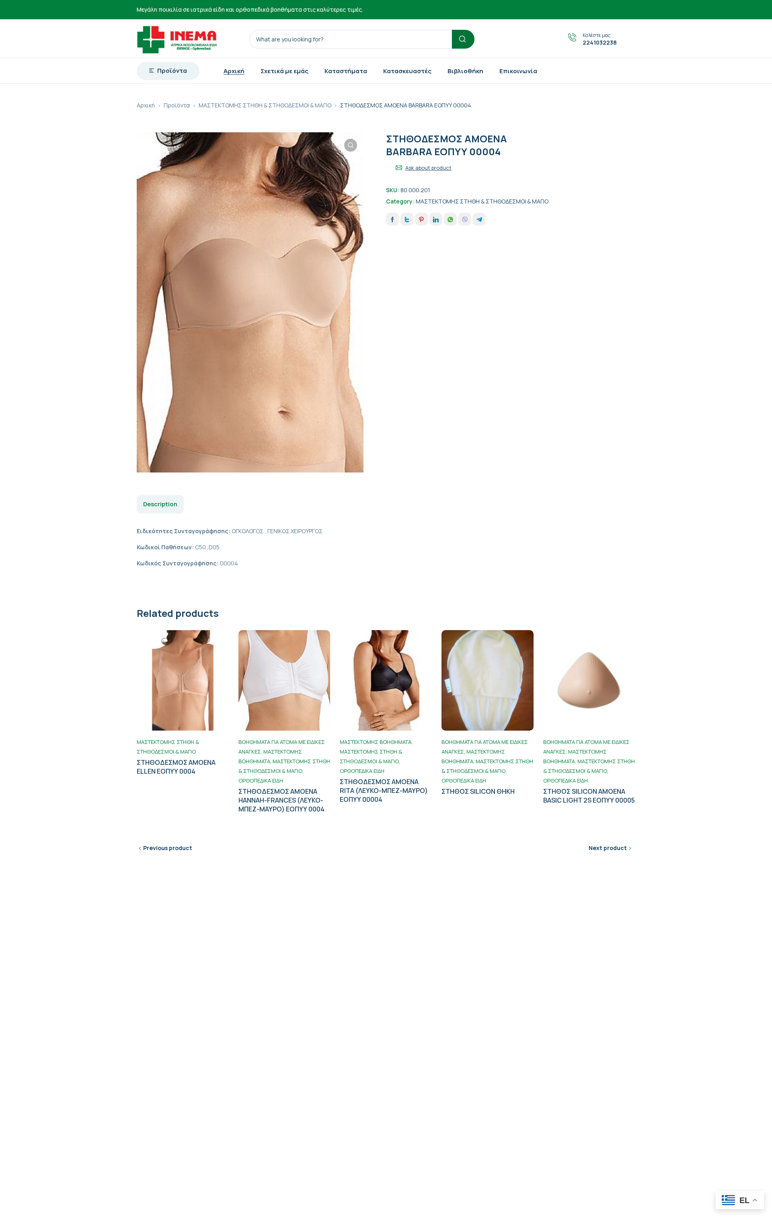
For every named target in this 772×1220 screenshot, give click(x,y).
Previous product (167, 848)
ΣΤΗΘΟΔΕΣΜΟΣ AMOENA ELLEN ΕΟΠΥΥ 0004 (176, 767)
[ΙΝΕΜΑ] (177, 38)
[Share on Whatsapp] (450, 219)
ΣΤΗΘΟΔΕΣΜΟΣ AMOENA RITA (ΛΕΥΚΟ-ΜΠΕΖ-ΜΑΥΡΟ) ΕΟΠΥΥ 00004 (384, 790)
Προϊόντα (177, 105)
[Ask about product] (399, 167)
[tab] (160, 504)
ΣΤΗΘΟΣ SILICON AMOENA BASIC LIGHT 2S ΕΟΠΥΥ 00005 (589, 796)
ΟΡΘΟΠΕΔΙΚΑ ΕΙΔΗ (260, 780)
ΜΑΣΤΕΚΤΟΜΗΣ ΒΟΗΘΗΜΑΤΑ (375, 742)
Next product (608, 848)
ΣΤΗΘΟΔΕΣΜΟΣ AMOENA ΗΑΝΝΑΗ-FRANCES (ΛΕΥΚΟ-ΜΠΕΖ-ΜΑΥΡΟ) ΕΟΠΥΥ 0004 (281, 800)
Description (160, 504)
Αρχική (146, 105)
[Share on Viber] (464, 219)
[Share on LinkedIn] (435, 219)
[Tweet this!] (406, 219)
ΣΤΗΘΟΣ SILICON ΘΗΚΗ (478, 791)
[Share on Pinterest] (421, 219)
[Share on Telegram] (479, 219)
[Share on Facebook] (392, 219)
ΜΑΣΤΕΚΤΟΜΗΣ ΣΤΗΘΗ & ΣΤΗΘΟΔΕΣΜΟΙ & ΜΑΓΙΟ (265, 105)
